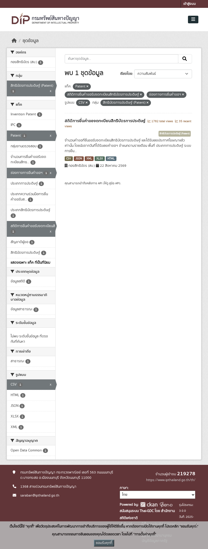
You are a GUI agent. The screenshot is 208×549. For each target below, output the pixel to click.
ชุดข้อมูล (31, 41)
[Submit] (185, 58)
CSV (68, 159)
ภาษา (124, 487)
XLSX (99, 159)
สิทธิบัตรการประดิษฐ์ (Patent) (175, 133)
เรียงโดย (126, 73)
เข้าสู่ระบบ (189, 4)
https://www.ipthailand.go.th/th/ (170, 480)
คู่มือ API (114, 183)
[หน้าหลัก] (14, 41)
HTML (111, 159)
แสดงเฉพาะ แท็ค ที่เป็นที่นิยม (30, 262)
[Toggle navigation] (193, 19)
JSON (79, 159)
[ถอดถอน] (87, 87)
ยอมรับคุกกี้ (104, 542)
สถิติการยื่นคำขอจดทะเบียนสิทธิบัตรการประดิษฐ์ (105, 121)
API (100, 183)
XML (89, 159)
